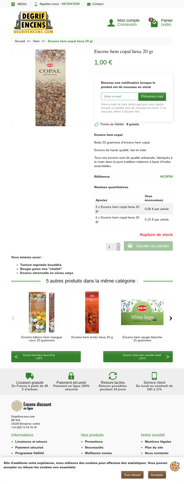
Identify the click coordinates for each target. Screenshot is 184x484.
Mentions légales (158, 441)
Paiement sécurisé (29, 447)
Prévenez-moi (152, 96)
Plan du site (154, 447)
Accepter (157, 475)
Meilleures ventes (98, 453)
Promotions (94, 441)
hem (138, 142)
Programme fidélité (29, 453)
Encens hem (103, 135)
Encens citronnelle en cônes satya (46, 273)
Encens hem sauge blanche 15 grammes (142, 338)
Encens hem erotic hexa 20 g (92, 337)
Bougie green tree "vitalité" (41, 269)
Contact (97, 4)
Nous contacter (157, 453)
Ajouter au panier (152, 245)
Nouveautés (94, 447)
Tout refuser (132, 475)
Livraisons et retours (31, 441)
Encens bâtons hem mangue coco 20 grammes (41, 338)
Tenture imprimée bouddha (40, 265)
